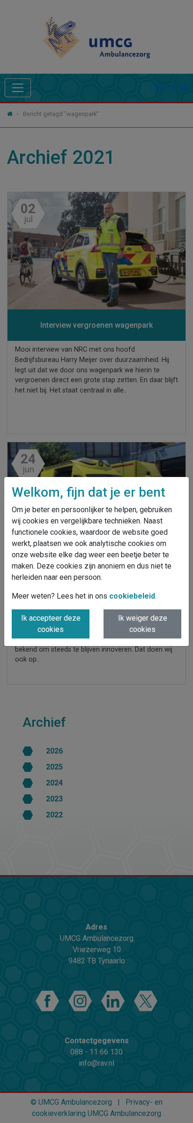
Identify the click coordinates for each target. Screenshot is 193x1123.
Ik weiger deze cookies (142, 624)
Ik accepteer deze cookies (51, 624)
